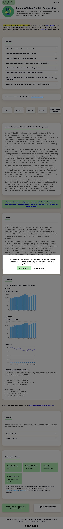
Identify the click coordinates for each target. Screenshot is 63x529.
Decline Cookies (39, 268)
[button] (31, 264)
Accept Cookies (24, 268)
